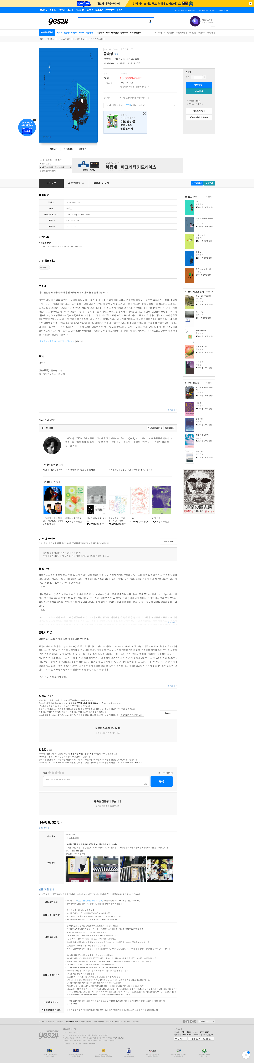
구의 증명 (199, 362)
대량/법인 (211, 32)
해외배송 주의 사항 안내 (199, 101)
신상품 (67, 32)
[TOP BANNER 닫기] (250, 3)
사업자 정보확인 (118, 1038)
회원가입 (184, 10)
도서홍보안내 (99, 1021)
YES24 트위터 (191, 1021)
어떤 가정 (156, 518)
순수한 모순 (200, 235)
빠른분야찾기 (47, 32)
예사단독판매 (169, 32)
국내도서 (50, 39)
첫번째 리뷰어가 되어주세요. (114, 63)
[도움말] (114, 83)
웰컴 (42, 39)
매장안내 (89, 32)
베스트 (59, 32)
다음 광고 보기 (214, 25)
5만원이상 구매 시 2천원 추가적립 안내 (148, 87)
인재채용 (51, 1021)
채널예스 (100, 32)
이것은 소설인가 (202, 435)
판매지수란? (139, 63)
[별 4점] (52, 772)
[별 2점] (49, 772)
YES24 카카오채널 (184, 1021)
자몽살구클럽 (201, 330)
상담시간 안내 (207, 1039)
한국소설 (80, 39)
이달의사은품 (181, 32)
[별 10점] (62, 772)
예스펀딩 (115, 32)
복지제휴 (127, 1021)
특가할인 (193, 32)
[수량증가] (204, 77)
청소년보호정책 (86, 1021)
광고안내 (109, 1021)
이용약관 (59, 1021)
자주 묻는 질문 (194, 1039)
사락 (108, 32)
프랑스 (125, 122)
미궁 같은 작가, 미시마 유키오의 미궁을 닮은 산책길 (69, 470)
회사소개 (42, 1021)
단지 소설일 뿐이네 (203, 269)
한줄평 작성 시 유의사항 (171, 773)
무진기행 (199, 312)
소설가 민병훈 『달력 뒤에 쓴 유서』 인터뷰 (130, 470)
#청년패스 (44, 267)
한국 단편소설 (96, 39)
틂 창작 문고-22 (127, 49)
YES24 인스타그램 (194, 1021)
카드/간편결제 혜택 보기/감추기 (147, 98)
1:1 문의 (99, 901)
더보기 (209, 197)
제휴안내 (118, 1021)
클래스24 (124, 32)
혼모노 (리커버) (202, 346)
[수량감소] (192, 77)
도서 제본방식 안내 (71, 208)
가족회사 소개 (206, 1021)
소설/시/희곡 (66, 39)
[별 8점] (59, 772)
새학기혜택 (157, 32)
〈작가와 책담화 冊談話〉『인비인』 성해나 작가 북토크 (53, 520)
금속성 (198, 252)
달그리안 (199, 419)
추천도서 (202, 32)
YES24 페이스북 (187, 1021)
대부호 (198, 403)
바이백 (81, 32)
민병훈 (106, 59)
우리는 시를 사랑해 (73, 518)
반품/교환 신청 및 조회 (86, 901)
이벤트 (74, 32)
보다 (132, 518)
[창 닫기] (144, 113)
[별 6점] (56, 772)
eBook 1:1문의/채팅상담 (202, 1035)
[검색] (149, 21)
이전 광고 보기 (211, 25)
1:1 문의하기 (180, 1039)
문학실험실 (117, 59)
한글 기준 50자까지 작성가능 (57, 779)
